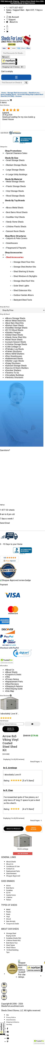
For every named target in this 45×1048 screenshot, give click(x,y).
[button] (2, 1028)
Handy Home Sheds (15, 222)
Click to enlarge (22, 849)
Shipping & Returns (14, 686)
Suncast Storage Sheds (16, 365)
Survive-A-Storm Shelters (17, 368)
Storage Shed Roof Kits (24, 281)
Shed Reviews (12, 684)
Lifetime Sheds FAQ (13, 940)
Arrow (8, 886)
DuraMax (9, 890)
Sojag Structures (13, 363)
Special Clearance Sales (16, 153)
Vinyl (8, 917)
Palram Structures (14, 351)
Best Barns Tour (12, 943)
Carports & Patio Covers (16, 238)
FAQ (8, 677)
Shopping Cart (12, 67)
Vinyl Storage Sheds (15, 191)
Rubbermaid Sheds (14, 358)
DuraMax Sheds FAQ (13, 938)
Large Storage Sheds (15, 170)
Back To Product (10, 729)
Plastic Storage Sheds (16, 186)
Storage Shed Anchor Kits (25, 267)
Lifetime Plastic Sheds (16, 226)
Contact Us (10, 869)
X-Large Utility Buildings (16, 174)
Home (3, 93)
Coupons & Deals (13, 674)
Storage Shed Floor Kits (24, 262)
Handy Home (11, 895)
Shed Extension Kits (22, 290)
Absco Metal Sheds (14, 207)
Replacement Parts (14, 681)
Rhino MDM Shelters (15, 354)
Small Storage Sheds (15, 160)
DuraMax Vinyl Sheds (15, 217)
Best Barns (10, 888)
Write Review (33, 828)
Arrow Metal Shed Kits (16, 320)
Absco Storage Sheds (15, 318)
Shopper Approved (13, 876)
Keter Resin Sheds (14, 339)
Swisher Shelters (13, 370)
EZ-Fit (8, 893)
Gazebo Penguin (13, 332)
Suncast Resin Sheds (15, 231)
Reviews (19, 96)
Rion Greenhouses (14, 356)
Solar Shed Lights (21, 286)
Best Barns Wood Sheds (17, 212)
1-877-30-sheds (7, 510)
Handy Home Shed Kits (16, 337)
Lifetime (9, 897)
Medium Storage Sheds (16, 165)
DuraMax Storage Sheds (16, 328)
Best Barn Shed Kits (15, 323)
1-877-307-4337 (15, 7)
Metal (8, 909)
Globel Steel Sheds (14, 335)
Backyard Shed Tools (23, 300)
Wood (8, 919)
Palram (8, 900)
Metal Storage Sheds (15, 181)
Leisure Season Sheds (16, 342)
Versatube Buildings (15, 375)
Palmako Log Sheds (15, 349)
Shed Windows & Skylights (25, 276)
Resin (8, 914)
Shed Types (10, 945)
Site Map (10, 691)
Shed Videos (11, 948)
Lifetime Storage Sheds (16, 344)
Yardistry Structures (14, 377)
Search (6, 57)
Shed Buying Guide (14, 689)
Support (12, 19)
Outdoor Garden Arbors (24, 295)
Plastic (8, 912)
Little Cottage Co (13, 347)
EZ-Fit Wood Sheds (14, 330)
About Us (13, 22)
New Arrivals (10, 921)
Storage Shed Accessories (17, 93)
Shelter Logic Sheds (15, 361)
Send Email (5, 523)
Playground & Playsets (16, 248)
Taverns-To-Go (12, 373)
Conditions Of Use (13, 866)
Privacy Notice (12, 679)
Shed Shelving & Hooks (24, 271)
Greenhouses (12, 243)
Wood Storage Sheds (15, 196)
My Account (13, 17)
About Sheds (11, 672)
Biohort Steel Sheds (15, 325)
